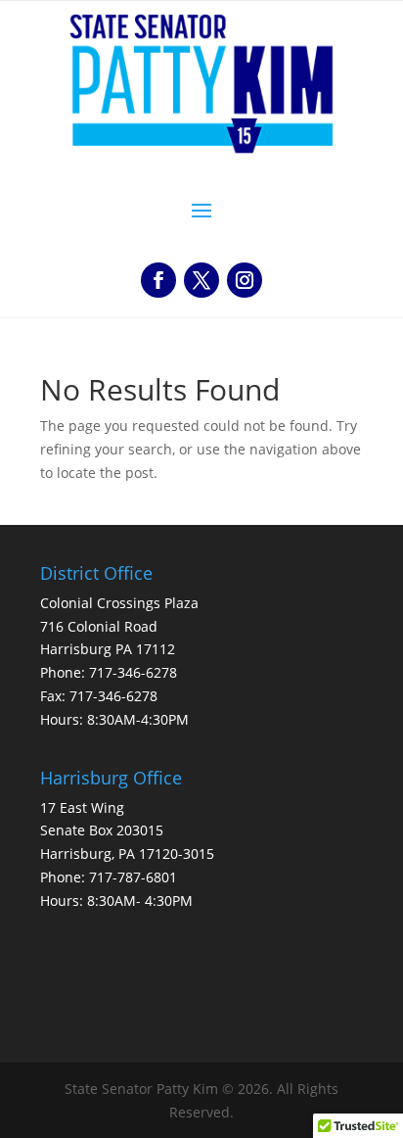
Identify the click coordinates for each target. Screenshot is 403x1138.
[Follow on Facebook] (158, 280)
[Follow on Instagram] (244, 280)
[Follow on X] (201, 280)
